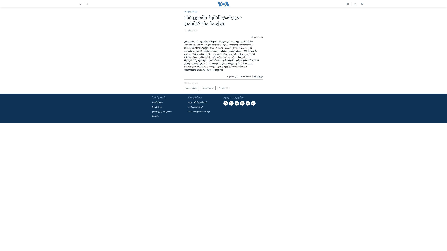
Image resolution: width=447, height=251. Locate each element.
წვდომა (155, 116)
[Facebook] (362, 4)
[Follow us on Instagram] (242, 103)
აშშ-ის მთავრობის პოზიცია (199, 112)
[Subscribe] (253, 103)
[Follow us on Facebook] (226, 103)
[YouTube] (347, 4)
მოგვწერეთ (157, 107)
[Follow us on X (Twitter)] (231, 103)
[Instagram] (355, 4)
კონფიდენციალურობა (162, 112)
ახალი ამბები (191, 12)
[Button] (257, 37)
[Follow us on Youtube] (237, 103)
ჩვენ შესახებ (157, 102)
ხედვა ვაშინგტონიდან (197, 102)
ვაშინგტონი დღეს (195, 107)
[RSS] (248, 103)
